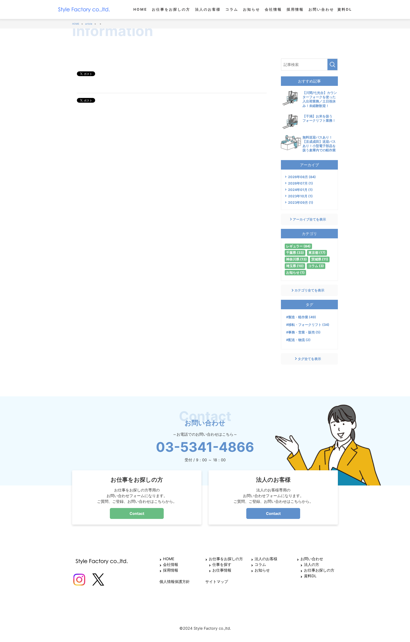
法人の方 (311, 564)
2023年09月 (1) (300, 202)
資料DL (344, 9)
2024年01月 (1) (300, 190)
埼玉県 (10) (295, 266)
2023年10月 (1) (300, 196)
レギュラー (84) (298, 246)
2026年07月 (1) (300, 183)
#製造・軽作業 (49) (301, 317)
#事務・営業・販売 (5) (303, 332)
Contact (137, 513)
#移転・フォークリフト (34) (307, 325)
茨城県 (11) (319, 259)
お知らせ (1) (295, 272)
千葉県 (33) (295, 252)
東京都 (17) (317, 252)
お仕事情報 (221, 570)
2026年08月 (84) (302, 177)
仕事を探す (221, 564)
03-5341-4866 (205, 447)
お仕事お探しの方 (319, 570)
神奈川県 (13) (296, 259)
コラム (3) (316, 266)
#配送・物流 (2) (298, 340)
